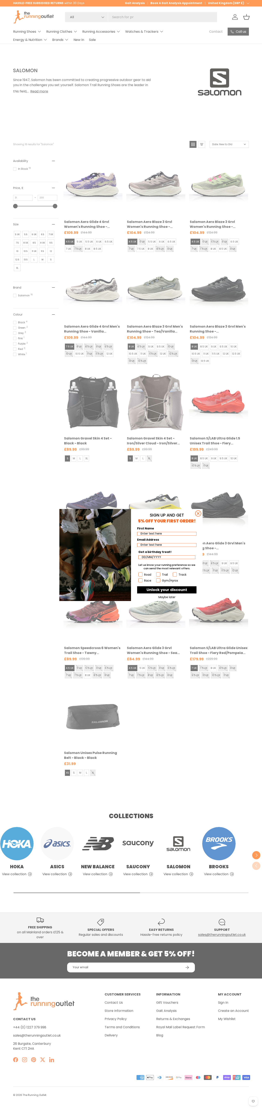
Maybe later (166, 597)
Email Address (148, 540)
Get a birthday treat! (155, 552)
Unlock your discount (167, 589)
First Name (145, 528)
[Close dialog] (198, 513)
